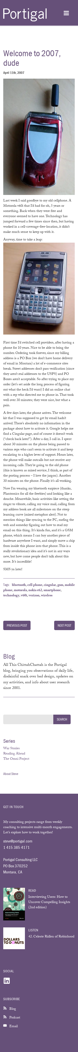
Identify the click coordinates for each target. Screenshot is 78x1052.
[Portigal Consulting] (25, 20)
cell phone (34, 585)
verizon (34, 596)
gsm (60, 585)
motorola (20, 591)
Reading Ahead (14, 754)
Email (13, 1027)
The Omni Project (16, 759)
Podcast (14, 1018)
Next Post (64, 625)
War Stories (11, 749)
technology (11, 596)
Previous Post (17, 625)
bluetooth (19, 585)
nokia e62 (35, 591)
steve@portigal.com (17, 841)
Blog (12, 1009)
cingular (50, 585)
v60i (24, 596)
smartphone (52, 591)
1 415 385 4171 (16, 847)
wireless (46, 596)
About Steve (10, 773)
